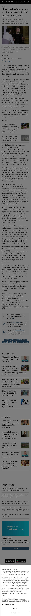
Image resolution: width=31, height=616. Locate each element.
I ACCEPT (15, 608)
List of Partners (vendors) (8, 604)
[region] (15, 590)
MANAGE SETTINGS (15, 613)
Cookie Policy (24, 585)
